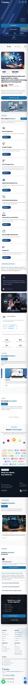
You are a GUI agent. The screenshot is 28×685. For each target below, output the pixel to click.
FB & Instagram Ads (6, 648)
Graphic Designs (18, 636)
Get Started (13, 25)
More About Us (12, 97)
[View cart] (22, 2)
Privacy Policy (17, 648)
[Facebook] (5, 682)
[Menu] (26, 2)
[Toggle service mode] (4, 289)
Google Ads (4, 646)
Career (3, 638)
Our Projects (17, 646)
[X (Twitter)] (8, 682)
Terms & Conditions (19, 650)
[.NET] (20, 441)
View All (22, 118)
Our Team (4, 636)
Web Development (18, 632)
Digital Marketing (18, 634)
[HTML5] (24, 443)
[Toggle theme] (19, 2)
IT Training (17, 638)
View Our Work (14, 620)
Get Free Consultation (13, 567)
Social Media (4, 650)
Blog (15, 644)
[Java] (4, 443)
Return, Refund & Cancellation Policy (18, 653)
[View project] (25, 376)
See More (5, 137)
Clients (3, 640)
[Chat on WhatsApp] (3, 682)
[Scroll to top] (25, 682)
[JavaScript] (8, 441)
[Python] (14, 439)
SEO (3, 644)
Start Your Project (13, 615)
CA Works (17, 640)
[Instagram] (11, 682)
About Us (4, 632)
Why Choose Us (5, 634)
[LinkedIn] (13, 682)
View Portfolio (13, 29)
